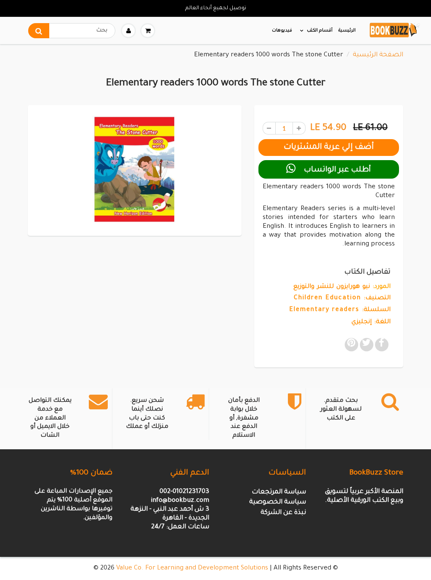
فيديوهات (282, 30)
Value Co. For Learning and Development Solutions (192, 568)
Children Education (327, 298)
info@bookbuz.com (180, 500)
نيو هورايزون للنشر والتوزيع (331, 287)
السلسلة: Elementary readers (340, 310)
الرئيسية (347, 30)
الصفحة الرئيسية (378, 55)
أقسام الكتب (320, 30)
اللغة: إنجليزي (371, 322)
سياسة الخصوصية (277, 502)
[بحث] (38, 30)
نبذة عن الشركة (283, 513)
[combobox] (71, 30)
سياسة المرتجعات (279, 492)
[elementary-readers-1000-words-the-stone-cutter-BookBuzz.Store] (134, 169)
